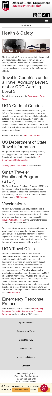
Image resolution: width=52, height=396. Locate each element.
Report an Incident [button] (26, 322)
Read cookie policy (21, 389)
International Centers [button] (26, 357)
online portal (14, 292)
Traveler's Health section (13, 219)
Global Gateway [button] (26, 339)
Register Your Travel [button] (26, 331)
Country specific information (14, 165)
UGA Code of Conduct (33, 135)
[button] (44, 388)
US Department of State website (21, 158)
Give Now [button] (26, 365)
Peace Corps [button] (26, 348)
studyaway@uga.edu (26, 373)
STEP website (22, 197)
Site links (25, 25)
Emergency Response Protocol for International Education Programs (22, 311)
